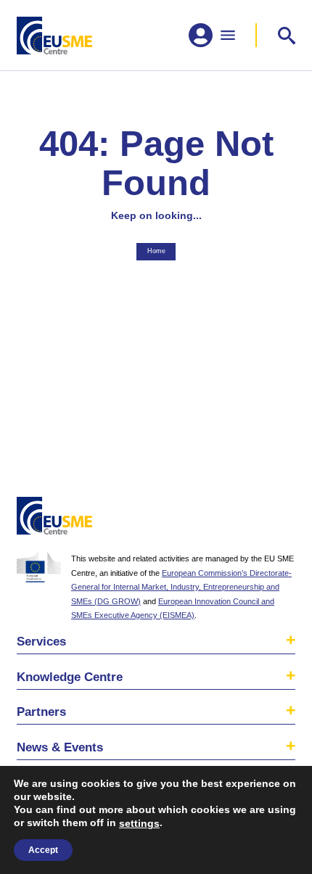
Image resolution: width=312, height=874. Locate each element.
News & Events (60, 747)
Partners (41, 711)
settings (139, 823)
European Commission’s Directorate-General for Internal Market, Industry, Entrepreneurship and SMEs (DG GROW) (181, 587)
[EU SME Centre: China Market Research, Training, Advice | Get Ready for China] (54, 35)
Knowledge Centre (70, 676)
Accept (43, 850)
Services (41, 641)
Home (156, 251)
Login (280, 518)
